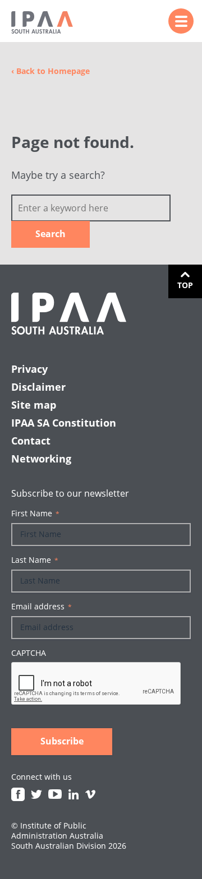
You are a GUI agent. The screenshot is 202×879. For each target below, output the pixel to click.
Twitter (36, 794)
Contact (30, 440)
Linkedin (73, 794)
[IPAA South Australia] (42, 22)
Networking (41, 458)
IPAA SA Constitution (63, 422)
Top (185, 285)
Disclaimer (38, 387)
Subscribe (62, 741)
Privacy (29, 369)
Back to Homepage (50, 71)
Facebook (18, 794)
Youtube (55, 794)
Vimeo (90, 794)
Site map (33, 404)
